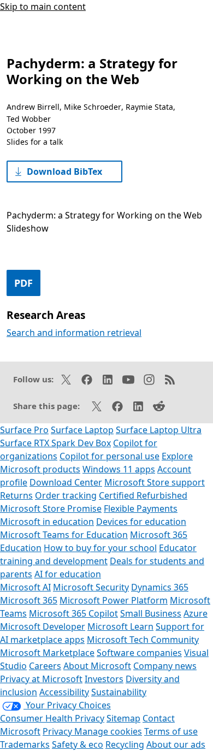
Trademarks (25, 744)
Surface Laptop (82, 430)
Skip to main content (43, 7)
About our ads (175, 744)
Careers (45, 666)
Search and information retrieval (74, 333)
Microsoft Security (91, 587)
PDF (23, 282)
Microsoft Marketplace (47, 653)
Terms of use (171, 731)
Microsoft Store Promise (51, 508)
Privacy (58, 731)
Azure (196, 613)
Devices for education (141, 522)
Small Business (150, 613)
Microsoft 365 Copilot (73, 613)
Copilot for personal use (109, 456)
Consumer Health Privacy (52, 718)
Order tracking (66, 495)
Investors (104, 679)
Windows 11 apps (118, 469)
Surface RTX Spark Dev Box (55, 443)
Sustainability (118, 692)
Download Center (65, 482)
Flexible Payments (140, 508)
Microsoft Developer (42, 626)
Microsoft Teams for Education (64, 535)
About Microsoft (97, 666)
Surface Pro (24, 430)
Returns (16, 495)
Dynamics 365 (159, 587)
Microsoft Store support (154, 482)
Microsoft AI (25, 587)
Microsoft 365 (28, 600)
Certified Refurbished (143, 495)
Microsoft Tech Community (143, 640)
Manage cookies (108, 731)
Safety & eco (77, 744)
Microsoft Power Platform (114, 600)
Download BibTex (64, 171)
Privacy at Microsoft (41, 679)
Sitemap (123, 718)
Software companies (139, 653)
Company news (165, 666)
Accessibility (64, 692)
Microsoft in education (47, 522)
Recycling (124, 744)
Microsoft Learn (120, 626)
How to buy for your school (100, 548)
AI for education (67, 574)
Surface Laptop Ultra (159, 430)
